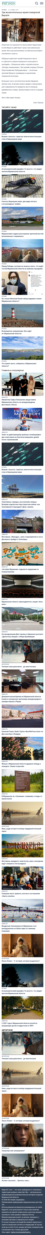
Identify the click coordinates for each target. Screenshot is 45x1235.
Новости (4, 397)
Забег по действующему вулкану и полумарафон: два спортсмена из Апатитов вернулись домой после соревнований (21, 437)
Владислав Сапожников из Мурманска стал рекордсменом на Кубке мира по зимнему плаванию (19, 928)
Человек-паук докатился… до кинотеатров (19, 666)
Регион (4, 10)
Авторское (5, 664)
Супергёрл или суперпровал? (13, 1151)
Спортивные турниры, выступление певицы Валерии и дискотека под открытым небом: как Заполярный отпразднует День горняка (21, 504)
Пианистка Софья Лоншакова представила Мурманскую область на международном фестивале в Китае (19, 402)
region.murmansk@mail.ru (21, 1232)
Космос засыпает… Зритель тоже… (16, 1180)
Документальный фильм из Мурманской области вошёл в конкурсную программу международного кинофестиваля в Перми (22, 699)
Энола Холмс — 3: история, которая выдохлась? (21, 961)
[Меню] (41, 3)
